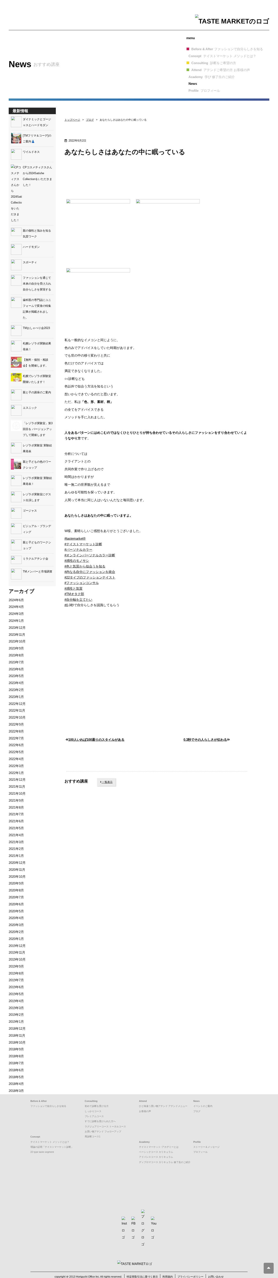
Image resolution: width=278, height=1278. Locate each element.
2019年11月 (17, 952)
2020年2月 (16, 932)
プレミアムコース (94, 1116)
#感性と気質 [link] (74, 588)
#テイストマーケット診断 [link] (83, 544)
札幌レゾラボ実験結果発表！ (37, 346)
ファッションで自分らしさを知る (48, 1106)
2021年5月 (16, 828)
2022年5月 (16, 752)
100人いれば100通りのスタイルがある (96, 739)
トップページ (72, 119)
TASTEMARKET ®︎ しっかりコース (96, 886)
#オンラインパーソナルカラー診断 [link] (90, 555)
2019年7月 (16, 980)
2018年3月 (16, 1091)
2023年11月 (17, 634)
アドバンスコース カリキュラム (156, 1157)
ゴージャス (30, 510)
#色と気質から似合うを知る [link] (85, 566)
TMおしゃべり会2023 (36, 328)
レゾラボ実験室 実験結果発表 (37, 448)
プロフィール (200, 1152)
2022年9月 (16, 724)
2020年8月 (16, 890)
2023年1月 (16, 697)
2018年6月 (16, 1070)
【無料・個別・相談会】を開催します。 (35, 362)
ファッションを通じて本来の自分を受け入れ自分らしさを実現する (37, 283)
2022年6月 (16, 745)
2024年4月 (16, 607)
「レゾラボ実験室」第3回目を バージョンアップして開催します (38, 429)
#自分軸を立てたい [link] (78, 599)
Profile (204, 90)
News (193, 83)
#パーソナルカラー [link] (78, 549)
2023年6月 (16, 669)
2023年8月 (16, 655)
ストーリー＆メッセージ (206, 1147)
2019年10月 (17, 959)
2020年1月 (16, 939)
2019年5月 (16, 994)
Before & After (227, 49)
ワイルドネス (31, 151)
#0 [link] (66, 605)
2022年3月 (16, 766)
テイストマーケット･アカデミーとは (159, 1147)
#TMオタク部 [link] (74, 594)
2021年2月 (16, 849)
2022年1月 (16, 773)
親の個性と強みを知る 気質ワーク (38, 233)
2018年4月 (16, 1084)
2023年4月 (16, 683)
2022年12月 (17, 704)
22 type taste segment (42, 1152)
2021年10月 (17, 793)
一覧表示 (107, 782)
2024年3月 (16, 614)
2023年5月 (16, 676)
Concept (222, 56)
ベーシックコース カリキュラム (156, 1152)
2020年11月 (17, 869)
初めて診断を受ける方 (97, 1106)
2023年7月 (16, 662)
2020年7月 (16, 897)
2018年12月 (17, 1028)
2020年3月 (16, 925)
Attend (220, 70)
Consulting (213, 63)
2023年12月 (17, 627)
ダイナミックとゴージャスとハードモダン (37, 122)
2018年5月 (16, 1077)
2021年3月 (16, 842)
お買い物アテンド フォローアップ (103, 1131)
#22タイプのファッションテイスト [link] (90, 577)
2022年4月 (16, 759)
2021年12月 (17, 779)
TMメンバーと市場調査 (37, 571)
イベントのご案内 (202, 1106)
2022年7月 (16, 738)
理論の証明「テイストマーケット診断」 (51, 1147)
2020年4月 (16, 918)
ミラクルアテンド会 (35, 558)
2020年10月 (17, 876)
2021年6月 (16, 821)
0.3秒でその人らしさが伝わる (205, 739)
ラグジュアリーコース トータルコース (105, 1126)
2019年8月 (16, 973)
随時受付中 (83, 827)
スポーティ (30, 262)
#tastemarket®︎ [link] (75, 538)
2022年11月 (17, 710)
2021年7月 (16, 814)
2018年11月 (17, 1035)
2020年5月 (16, 911)
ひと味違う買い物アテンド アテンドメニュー (163, 1106)
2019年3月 (16, 1008)
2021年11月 (17, 786)
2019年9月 (16, 966)
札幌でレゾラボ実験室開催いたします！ (37, 379)
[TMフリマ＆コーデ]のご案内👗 (37, 138)
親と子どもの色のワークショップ (37, 464)
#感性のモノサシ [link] (77, 560)
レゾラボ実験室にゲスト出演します (37, 497)
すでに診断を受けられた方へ (100, 1121)
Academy (212, 77)
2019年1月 (16, 1021)
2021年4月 (16, 835)
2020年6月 (16, 904)
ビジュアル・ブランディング (37, 529)
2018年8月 (16, 1056)
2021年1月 (16, 856)
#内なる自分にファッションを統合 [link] (90, 572)
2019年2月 (16, 1014)
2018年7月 (16, 1063)
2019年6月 (16, 987)
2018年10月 (17, 1042)
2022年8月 (16, 731)
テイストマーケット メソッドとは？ (49, 1142)
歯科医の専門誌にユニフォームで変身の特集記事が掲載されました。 (37, 308)
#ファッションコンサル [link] (82, 583)
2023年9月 (16, 648)
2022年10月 (17, 717)
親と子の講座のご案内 (37, 392)
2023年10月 (17, 641)
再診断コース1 (92, 1136)
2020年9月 (16, 883)
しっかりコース (93, 1111)
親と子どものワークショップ (37, 545)
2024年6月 (16, 600)
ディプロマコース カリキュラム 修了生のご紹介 (164, 1162)
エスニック (30, 407)
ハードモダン (31, 247)
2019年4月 (16, 1001)
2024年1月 (16, 620)
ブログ (90, 119)
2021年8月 (16, 807)
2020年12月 (17, 862)
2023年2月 (16, 690)
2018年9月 (16, 1049)
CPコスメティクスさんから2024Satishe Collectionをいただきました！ (37, 176)
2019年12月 (17, 946)
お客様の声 (145, 1111)
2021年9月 (16, 800)
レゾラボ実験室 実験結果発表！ (37, 481)
